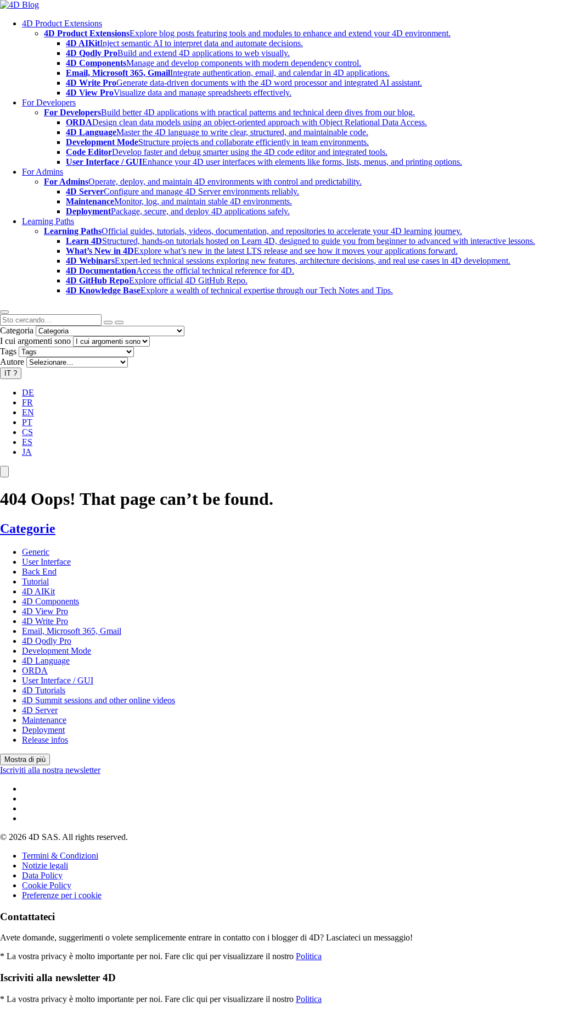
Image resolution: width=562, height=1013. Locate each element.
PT (27, 422)
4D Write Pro (45, 621)
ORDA (35, 670)
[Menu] (4, 471)
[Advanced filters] (108, 322)
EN (28, 412)
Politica (309, 956)
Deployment (43, 729)
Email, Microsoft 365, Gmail (71, 631)
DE (28, 392)
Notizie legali (45, 865)
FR (27, 402)
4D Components (50, 601)
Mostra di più (25, 759)
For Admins (42, 171)
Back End (39, 571)
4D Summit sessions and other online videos (98, 700)
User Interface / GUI (57, 680)
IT (10, 373)
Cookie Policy (46, 885)
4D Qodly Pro (46, 640)
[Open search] (4, 312)
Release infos (45, 739)
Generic (35, 551)
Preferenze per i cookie (62, 895)
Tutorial (35, 581)
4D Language (46, 660)
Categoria (16, 330)
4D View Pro (45, 611)
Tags (8, 351)
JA (27, 452)
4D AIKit (38, 591)
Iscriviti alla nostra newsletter (50, 770)
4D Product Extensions (62, 23)
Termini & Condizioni (60, 855)
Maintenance (44, 720)
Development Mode (56, 650)
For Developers (49, 102)
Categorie (27, 528)
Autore (12, 361)
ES (27, 442)
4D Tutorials (43, 690)
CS (27, 432)
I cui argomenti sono (35, 341)
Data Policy (42, 875)
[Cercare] (119, 322)
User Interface (46, 561)
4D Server (40, 710)
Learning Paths (48, 221)
